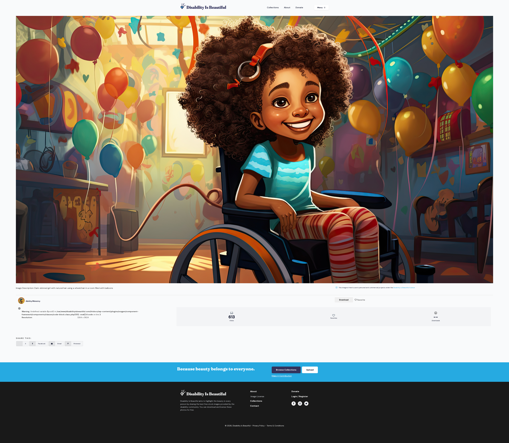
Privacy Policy (259, 425)
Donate (299, 7)
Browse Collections (286, 369)
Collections (273, 7)
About (287, 7)
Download (343, 300)
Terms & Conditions (275, 425)
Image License (257, 396)
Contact (254, 405)
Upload (310, 369)
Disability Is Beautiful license (404, 288)
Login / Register (299, 396)
